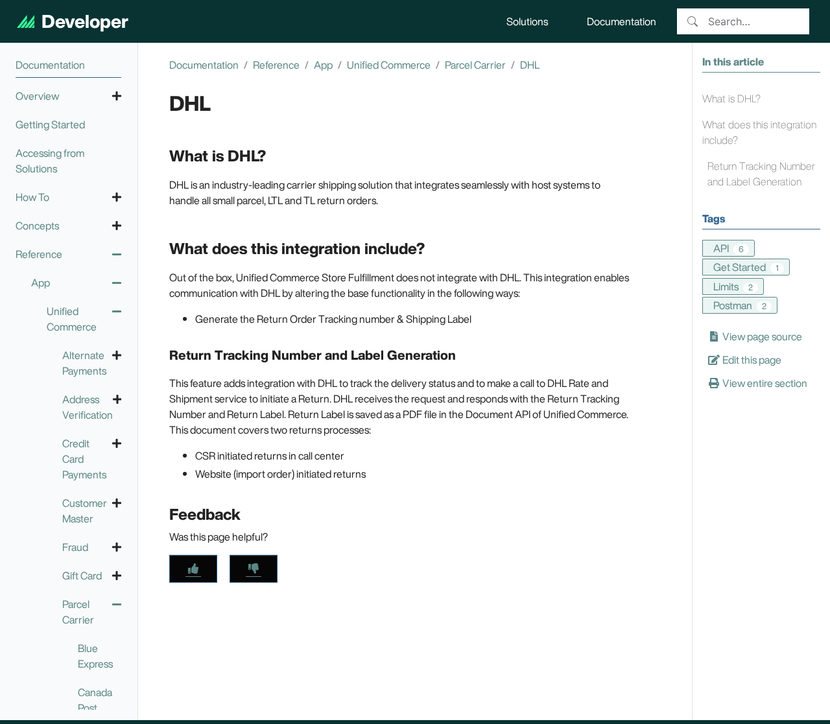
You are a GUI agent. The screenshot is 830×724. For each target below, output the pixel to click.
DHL (530, 65)
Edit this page (750, 360)
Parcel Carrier (475, 65)
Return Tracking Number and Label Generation (761, 173)
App (323, 65)
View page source (761, 336)
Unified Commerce (389, 65)
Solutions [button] (527, 21)
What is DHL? (731, 98)
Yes (193, 569)
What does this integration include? (759, 132)
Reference (276, 65)
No (254, 569)
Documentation (204, 65)
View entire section (763, 383)
